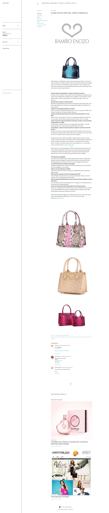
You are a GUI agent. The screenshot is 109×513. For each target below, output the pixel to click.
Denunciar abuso (7, 93)
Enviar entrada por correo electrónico (62, 335)
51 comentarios (58, 446)
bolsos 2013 (39, 15)
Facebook (83, 143)
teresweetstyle (58, 367)
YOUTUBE (57, 362)
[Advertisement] (8, 68)
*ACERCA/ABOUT (54, 3)
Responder (57, 353)
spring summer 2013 (41, 25)
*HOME (73, 3)
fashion (38, 17)
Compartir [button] (39, 10)
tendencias (39, 26)
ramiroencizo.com (69, 144)
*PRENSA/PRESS (45, 3)
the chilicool (57, 356)
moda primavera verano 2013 (72, 336)
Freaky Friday (58, 348)
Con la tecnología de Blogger (66, 506)
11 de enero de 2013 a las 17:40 (67, 367)
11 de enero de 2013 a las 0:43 (64, 345)
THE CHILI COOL (58, 360)
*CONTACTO (61, 3)
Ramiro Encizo (40, 23)
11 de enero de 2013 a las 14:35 (65, 356)
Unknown (57, 345)
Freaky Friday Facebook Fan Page (62, 350)
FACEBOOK (57, 361)
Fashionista (39, 18)
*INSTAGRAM (68, 3)
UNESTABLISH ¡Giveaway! (60, 497)
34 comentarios (59, 499)
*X (75, 3)
